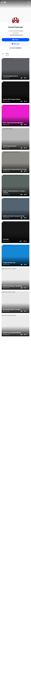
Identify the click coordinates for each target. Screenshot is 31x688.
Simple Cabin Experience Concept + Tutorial (14, 192)
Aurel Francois (6, 77)
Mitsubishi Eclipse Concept (11, 309)
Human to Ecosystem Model (12, 332)
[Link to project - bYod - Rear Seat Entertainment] (15, 115)
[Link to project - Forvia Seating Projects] (15, 69)
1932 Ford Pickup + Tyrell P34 (12, 286)
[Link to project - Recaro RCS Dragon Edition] (15, 92)
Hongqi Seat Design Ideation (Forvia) (14, 169)
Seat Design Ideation (9, 146)
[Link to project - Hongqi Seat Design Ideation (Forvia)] (15, 162)
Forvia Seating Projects (10, 76)
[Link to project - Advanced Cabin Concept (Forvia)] (15, 209)
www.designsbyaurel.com (16, 34)
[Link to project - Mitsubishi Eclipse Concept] (15, 302)
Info (3, 53)
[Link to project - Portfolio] (15, 232)
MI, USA (16, 32)
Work (7, 53)
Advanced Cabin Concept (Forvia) (13, 216)
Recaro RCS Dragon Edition (11, 99)
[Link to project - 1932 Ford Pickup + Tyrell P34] (15, 279)
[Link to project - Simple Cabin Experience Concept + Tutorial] (15, 185)
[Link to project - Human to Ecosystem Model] (15, 325)
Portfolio (6, 239)
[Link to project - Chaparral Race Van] (15, 255)
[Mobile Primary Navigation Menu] (2, 2)
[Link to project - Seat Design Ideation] (15, 139)
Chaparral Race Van (9, 262)
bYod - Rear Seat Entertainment (13, 122)
